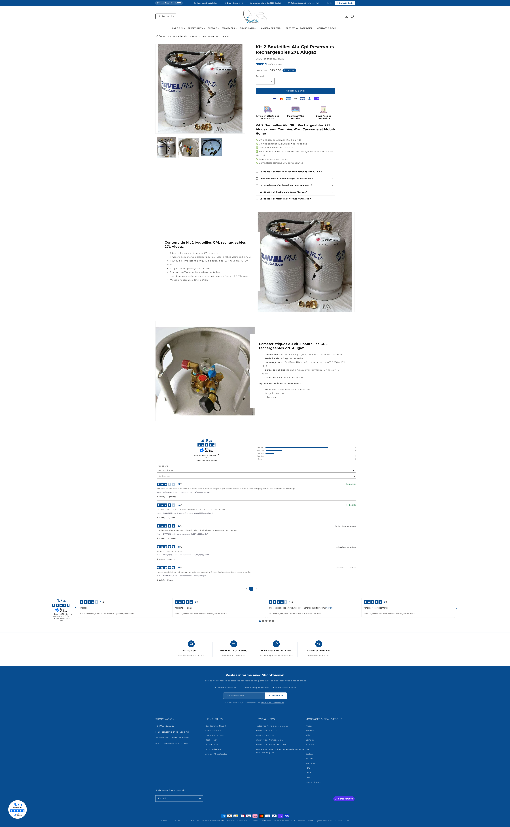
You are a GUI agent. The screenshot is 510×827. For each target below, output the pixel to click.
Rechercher (211, 740)
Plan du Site (211, 744)
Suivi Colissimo (213, 749)
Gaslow (309, 754)
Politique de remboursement (238, 821)
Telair (308, 772)
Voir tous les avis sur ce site (206, 461)
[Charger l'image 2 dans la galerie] (188, 147)
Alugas (309, 726)
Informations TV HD (266, 735)
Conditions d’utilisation (262, 821)
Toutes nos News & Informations (272, 726)
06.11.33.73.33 (167, 726)
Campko (310, 740)
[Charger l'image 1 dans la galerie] (166, 147)
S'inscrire (274, 696)
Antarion (310, 730)
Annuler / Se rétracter (216, 754)
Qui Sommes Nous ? (215, 726)
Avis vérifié (351, 484)
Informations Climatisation (269, 740)
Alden (308, 735)
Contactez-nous (213, 730)
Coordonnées (299, 821)
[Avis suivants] (266, 589)
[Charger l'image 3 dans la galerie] (211, 147)
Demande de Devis (214, 735)
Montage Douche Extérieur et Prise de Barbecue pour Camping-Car (280, 751)
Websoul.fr (195, 821)
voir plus (329, 608)
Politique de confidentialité (213, 821)
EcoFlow (310, 744)
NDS (308, 768)
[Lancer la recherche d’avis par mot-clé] (354, 476)
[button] (165, 16)
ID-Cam (309, 758)
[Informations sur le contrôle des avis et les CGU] (219, 454)
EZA (308, 749)
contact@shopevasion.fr (175, 732)
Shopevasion (173, 821)
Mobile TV (310, 763)
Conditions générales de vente (320, 821)
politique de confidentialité (272, 703)
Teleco (309, 777)
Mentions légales (342, 821)
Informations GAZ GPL (267, 730)
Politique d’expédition (283, 821)
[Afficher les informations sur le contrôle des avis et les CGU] (71, 614)
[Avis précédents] (247, 588)
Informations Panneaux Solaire (271, 744)
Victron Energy (313, 782)
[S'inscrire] (200, 798)
